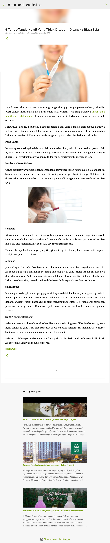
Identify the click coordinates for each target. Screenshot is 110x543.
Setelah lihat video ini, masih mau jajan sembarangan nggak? (49, 419)
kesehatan (10, 349)
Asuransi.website (25, 4)
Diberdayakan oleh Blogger (56, 539)
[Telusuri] (106, 4)
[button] (7, 38)
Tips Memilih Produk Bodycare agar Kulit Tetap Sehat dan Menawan (53, 511)
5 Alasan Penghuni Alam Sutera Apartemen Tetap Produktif (49, 465)
